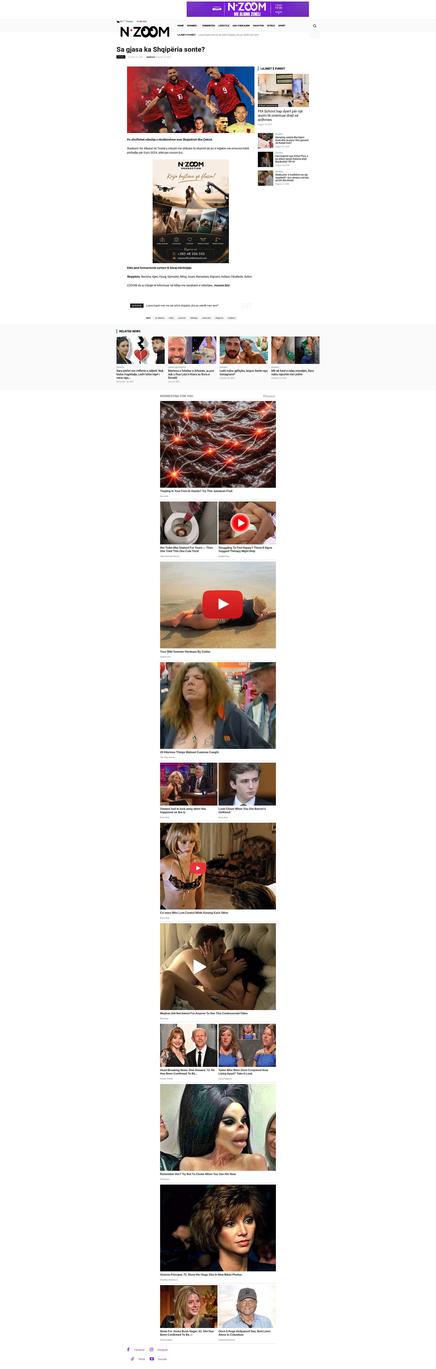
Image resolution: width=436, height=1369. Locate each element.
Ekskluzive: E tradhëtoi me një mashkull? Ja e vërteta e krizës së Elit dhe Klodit (292, 177)
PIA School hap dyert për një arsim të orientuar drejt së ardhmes (280, 115)
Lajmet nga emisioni (177, 367)
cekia (171, 318)
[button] (315, 26)
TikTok (141, 1359)
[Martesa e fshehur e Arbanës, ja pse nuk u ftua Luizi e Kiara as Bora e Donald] (192, 350)
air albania (159, 318)
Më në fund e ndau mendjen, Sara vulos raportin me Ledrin (292, 372)
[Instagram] (151, 1350)
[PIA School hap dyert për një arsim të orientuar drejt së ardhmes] (283, 90)
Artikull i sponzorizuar (268, 105)
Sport (121, 57)
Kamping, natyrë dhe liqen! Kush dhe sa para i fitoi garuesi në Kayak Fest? (292, 140)
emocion (182, 318)
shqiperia (219, 318)
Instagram (162, 1349)
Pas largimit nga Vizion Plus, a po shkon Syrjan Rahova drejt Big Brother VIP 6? (291, 159)
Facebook (139, 1349)
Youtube (162, 1359)
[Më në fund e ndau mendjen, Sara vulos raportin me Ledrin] (295, 350)
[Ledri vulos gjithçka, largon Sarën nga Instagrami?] (244, 350)
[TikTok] (132, 1359)
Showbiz (279, 134)
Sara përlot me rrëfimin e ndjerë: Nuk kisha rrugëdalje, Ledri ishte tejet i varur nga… (140, 374)
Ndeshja (193, 318)
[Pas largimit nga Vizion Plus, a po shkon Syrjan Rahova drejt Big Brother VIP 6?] (265, 159)
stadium (231, 318)
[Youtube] (152, 1359)
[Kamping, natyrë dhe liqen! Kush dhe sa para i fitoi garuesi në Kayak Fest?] (265, 140)
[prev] (312, 35)
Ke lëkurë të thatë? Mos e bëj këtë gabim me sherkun (223, 35)
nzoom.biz (206, 318)
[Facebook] (128, 1350)
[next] (317, 35)
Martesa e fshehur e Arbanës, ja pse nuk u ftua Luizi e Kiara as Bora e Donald (191, 374)
